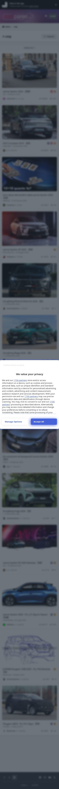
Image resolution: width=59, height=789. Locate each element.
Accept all (39, 421)
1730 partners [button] (20, 380)
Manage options (13, 421)
